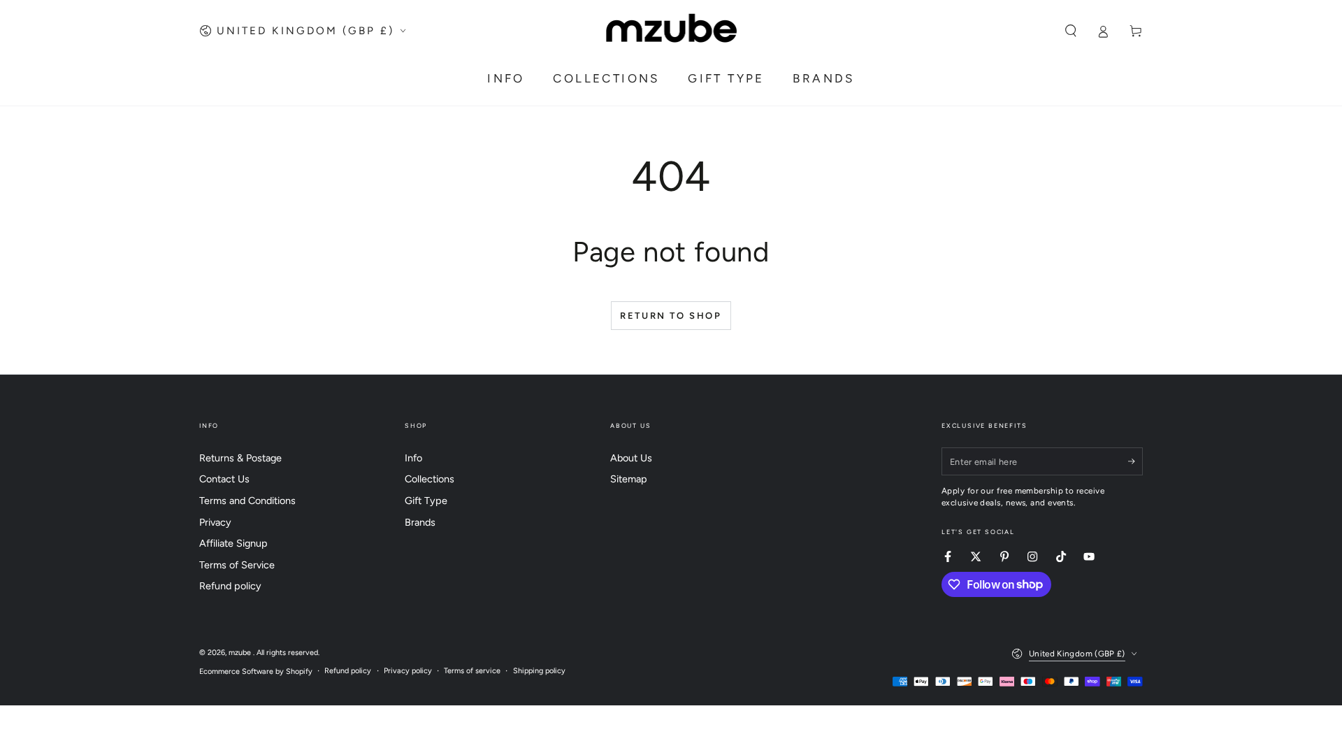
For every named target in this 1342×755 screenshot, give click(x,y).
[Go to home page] (671, 30)
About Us (631, 458)
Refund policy (230, 586)
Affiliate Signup (233, 543)
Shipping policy (539, 670)
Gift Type (426, 500)
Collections (429, 479)
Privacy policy (408, 670)
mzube (241, 652)
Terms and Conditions (247, 500)
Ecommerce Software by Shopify (255, 671)
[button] (1070, 31)
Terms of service (472, 670)
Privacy (215, 522)
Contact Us (224, 479)
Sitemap (628, 479)
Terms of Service (237, 565)
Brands (420, 522)
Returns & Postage (240, 458)
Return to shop (670, 315)
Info (413, 458)
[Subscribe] (1135, 461)
